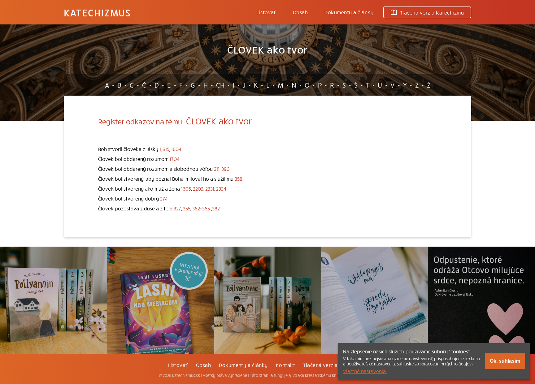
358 (238, 178)
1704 (175, 159)
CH (220, 84)
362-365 (201, 208)
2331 (209, 188)
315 (166, 149)
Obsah (300, 12)
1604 (176, 149)
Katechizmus (97, 12)
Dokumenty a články (348, 12)
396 (225, 169)
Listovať (266, 12)
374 (164, 198)
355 (186, 208)
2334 (221, 188)
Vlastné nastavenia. (365, 371)
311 (217, 169)
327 (177, 208)
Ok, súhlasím (505, 361)
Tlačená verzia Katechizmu (432, 12)
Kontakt (285, 365)
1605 (186, 188)
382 (216, 208)
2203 (198, 188)
